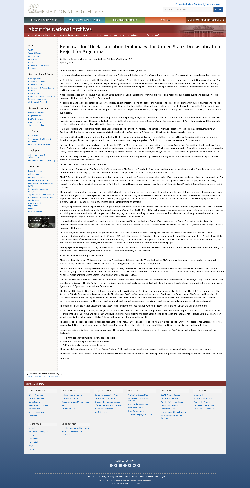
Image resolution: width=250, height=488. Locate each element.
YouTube (129, 465)
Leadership (33, 59)
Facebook (111, 465)
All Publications (68, 408)
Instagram (120, 465)
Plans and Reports (135, 407)
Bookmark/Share (202, 4)
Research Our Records (44, 20)
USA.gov (161, 476)
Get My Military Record (170, 395)
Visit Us (165, 20)
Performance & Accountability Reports (41, 89)
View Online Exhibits (169, 405)
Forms (31, 449)
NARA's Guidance (35, 122)
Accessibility (100, 476)
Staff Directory (101, 412)
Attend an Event (200, 395)
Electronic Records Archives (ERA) (40, 184)
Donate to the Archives (204, 398)
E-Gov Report (34, 93)
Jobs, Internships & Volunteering (36, 156)
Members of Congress (38, 405)
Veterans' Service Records (84, 20)
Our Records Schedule (38, 180)
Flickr (139, 465)
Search (218, 9)
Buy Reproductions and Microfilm (72, 432)
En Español (33, 442)
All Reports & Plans (36, 102)
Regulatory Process (36, 115)
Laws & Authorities (36, 112)
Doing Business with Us (138, 404)
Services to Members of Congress (38, 190)
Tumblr (125, 465)
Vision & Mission (35, 53)
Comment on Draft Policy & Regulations (39, 140)
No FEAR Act (151, 476)
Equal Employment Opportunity (41, 160)
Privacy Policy (114, 476)
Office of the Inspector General (108, 405)
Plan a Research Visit (169, 398)
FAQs (30, 208)
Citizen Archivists (184, 4)
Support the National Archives (41, 194)
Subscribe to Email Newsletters (75, 402)
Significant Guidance (37, 125)
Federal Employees (37, 398)
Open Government (136, 411)
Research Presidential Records (174, 412)
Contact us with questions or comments (43, 376)
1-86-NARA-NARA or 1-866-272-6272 (125, 483)
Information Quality (36, 177)
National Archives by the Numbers (38, 66)
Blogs (64, 405)
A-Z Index (33, 428)
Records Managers (37, 412)
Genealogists (34, 402)
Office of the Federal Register (108, 402)
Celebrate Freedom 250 (204, 408)
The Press (33, 415)
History (31, 62)
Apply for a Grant (168, 408)
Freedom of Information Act (133, 476)
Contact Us (217, 4)
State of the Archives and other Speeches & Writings (41, 97)
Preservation (34, 408)
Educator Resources (125, 20)
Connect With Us (125, 460)
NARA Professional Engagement (36, 204)
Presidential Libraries (104, 408)
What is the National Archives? (141, 395)
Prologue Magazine (70, 398)
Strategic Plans (34, 78)
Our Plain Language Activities (140, 414)
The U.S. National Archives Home (65, 8)
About (38, 35)
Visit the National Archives (172, 402)
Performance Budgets (37, 84)
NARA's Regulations (36, 119)
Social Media (34, 438)
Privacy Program (35, 211)
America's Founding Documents (206, 20)
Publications (33, 174)
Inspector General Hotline (39, 144)
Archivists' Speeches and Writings (57, 35)
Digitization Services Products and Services (41, 198)
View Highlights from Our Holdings (171, 416)
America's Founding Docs (39, 431)
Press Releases (35, 171)
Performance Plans (36, 81)
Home (30, 35)
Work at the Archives (203, 402)
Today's (72, 395)
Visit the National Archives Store (75, 428)
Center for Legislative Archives (108, 395)
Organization (33, 56)
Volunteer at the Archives (204, 405)
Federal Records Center (105, 398)
